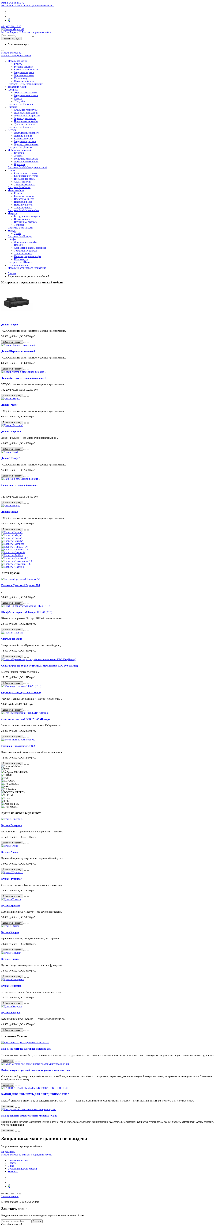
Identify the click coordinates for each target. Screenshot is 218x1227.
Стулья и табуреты (24, 81)
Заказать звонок (10, 1196)
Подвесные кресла (24, 199)
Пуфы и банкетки (23, 204)
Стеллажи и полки (18, 265)
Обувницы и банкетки (26, 161)
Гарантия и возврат (18, 1160)
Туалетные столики (24, 124)
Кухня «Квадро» (10, 1012)
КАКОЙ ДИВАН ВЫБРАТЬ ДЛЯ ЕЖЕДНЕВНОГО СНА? (35, 1094)
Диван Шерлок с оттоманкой (18, 351)
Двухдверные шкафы (25, 242)
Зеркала (18, 155)
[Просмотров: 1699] (19, 1131)
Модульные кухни (24, 72)
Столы (11, 170)
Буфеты (18, 63)
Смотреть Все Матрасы (20, 227)
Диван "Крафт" (10, 458)
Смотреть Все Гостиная (20, 104)
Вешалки (19, 153)
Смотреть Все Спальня (20, 127)
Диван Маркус (9, 511)
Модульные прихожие (26, 158)
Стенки (18, 98)
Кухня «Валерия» (11, 825)
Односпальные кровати (27, 115)
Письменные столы (24, 178)
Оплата (12, 1163)
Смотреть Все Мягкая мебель (23, 210)
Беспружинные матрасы (27, 216)
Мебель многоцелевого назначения (27, 268)
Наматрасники (22, 219)
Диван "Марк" (10, 404)
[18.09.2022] (16, 1107)
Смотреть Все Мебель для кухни (25, 84)
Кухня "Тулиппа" (11, 878)
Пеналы (18, 245)
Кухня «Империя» (11, 985)
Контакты (13, 1171)
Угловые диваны (23, 207)
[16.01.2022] (16, 1131)
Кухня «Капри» (10, 932)
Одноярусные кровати (26, 144)
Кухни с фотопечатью (26, 69)
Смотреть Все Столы (19, 187)
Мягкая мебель (16, 190)
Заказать (37, 1221)
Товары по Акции (17, 86)
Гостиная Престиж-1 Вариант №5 (20, 585)
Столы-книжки (22, 181)
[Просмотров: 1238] (19, 1085)
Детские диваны (23, 135)
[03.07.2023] (16, 1061)
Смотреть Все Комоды (20, 236)
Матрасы (12, 213)
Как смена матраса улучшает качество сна (26, 1048)
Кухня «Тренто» (10, 905)
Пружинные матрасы (25, 222)
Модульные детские (25, 141)
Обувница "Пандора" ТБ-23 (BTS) (21, 692)
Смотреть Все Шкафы (20, 262)
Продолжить (8, 1151)
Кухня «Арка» (9, 852)
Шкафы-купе (21, 259)
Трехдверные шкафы (25, 250)
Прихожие (19, 164)
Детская (12, 130)
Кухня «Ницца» (10, 959)
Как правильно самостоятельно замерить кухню (29, 1115)
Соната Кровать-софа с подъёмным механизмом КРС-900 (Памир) (39, 665)
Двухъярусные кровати (26, 132)
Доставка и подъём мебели (22, 1168)
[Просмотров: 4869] (19, 1107)
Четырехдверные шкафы (27, 256)
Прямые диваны (23, 201)
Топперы (19, 224)
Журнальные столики (26, 92)
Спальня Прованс (11, 638)
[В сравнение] (28, 342)
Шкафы (12, 239)
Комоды (12, 230)
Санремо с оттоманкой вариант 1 (20, 485)
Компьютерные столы (26, 176)
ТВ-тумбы (19, 101)
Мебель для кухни (17, 61)
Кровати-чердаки (23, 138)
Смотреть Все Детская (20, 147)
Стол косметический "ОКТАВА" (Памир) (25, 719)
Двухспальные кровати (26, 112)
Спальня (12, 107)
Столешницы (21, 78)
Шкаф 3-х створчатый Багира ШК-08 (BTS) (26, 612)
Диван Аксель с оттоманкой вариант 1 (23, 378)
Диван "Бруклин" (11, 431)
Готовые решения (23, 66)
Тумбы (17, 233)
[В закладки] (24, 342)
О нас (11, 1165)
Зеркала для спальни (25, 118)
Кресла (18, 193)
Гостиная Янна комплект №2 (18, 746)
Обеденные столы (24, 75)
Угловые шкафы (23, 253)
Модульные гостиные (26, 95)
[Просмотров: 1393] (19, 1061)
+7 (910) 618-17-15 (11, 26)
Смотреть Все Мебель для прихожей (27, 167)
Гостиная (13, 89)
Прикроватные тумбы (26, 121)
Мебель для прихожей (20, 150)
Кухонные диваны (24, 196)
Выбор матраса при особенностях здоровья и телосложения (35, 1070)
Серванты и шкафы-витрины (30, 247)
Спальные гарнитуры (26, 109)
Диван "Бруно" (10, 324)
